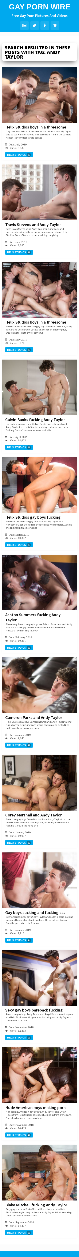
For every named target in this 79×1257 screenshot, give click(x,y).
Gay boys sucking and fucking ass (35, 912)
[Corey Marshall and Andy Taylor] (39, 783)
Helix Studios (16, 155)
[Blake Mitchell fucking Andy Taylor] (39, 1172)
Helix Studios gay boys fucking (32, 517)
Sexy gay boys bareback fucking (34, 1010)
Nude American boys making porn (35, 1107)
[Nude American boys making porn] (39, 1075)
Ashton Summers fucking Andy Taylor (33, 617)
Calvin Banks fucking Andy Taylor (35, 419)
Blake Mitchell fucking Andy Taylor (36, 1204)
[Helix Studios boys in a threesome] (39, 95)
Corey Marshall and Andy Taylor (33, 814)
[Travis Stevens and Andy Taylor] (39, 192)
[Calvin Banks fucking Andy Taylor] (39, 387)
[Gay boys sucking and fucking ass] (39, 880)
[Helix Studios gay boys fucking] (39, 485)
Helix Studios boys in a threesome (35, 127)
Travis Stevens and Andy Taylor (33, 224)
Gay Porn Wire (39, 7)
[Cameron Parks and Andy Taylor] (39, 685)
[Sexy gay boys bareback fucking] (39, 978)
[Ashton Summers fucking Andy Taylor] (39, 582)
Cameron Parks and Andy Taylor (33, 717)
